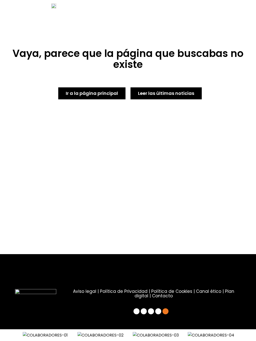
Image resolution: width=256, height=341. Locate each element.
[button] (12, 335)
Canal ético (208, 291)
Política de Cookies (171, 291)
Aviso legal (84, 291)
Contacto (162, 296)
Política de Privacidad (124, 291)
